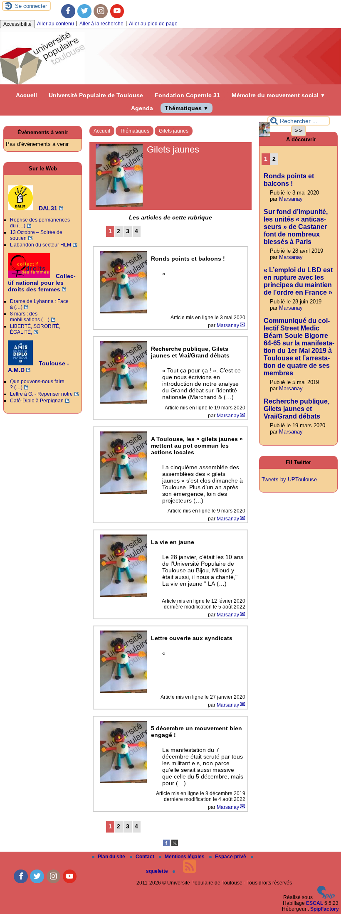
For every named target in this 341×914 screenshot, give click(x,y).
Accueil (26, 95)
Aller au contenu (55, 24)
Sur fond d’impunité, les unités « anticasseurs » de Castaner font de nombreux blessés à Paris (296, 226)
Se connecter (31, 6)
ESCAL (314, 903)
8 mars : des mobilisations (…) (29, 317)
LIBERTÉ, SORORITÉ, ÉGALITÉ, (35, 329)
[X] (174, 844)
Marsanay (228, 325)
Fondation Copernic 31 (187, 95)
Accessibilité (17, 24)
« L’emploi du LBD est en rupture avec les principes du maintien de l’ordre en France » (298, 281)
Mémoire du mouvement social (278, 95)
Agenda (142, 108)
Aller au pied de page (153, 24)
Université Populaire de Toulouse (96, 95)
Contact (146, 857)
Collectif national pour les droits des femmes (42, 283)
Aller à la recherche (101, 24)
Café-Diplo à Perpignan (37, 401)
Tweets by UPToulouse (289, 479)
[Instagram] (101, 11)
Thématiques (186, 108)
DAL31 (47, 208)
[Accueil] (170, 83)
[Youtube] (117, 11)
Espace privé (231, 857)
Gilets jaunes (173, 131)
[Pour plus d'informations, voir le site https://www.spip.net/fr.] (326, 897)
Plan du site (112, 857)
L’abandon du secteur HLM (40, 245)
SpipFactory (324, 909)
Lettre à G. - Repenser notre (41, 394)
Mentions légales (185, 857)
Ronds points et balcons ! (289, 179)
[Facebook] (68, 11)
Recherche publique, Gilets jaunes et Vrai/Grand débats (296, 409)
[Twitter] (84, 11)
